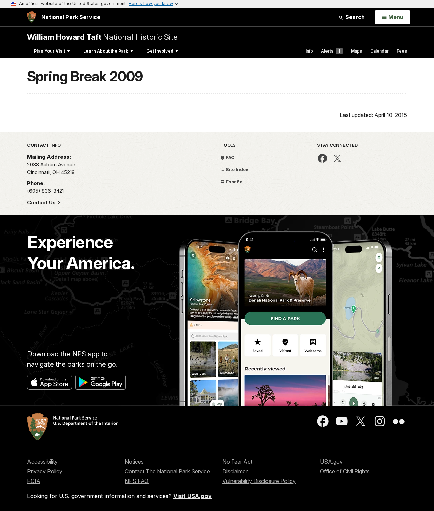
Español (234, 181)
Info (309, 51)
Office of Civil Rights (345, 471)
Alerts (330, 51)
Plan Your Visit (49, 51)
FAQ (230, 157)
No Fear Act (237, 461)
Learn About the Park (105, 51)
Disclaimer (235, 471)
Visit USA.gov (192, 496)
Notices (134, 461)
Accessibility (42, 461)
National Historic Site (102, 36)
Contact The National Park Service (167, 471)
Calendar (379, 51)
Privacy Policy (44, 471)
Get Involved (159, 51)
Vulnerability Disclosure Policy (259, 480)
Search (354, 17)
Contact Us (42, 202)
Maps (356, 51)
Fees (402, 51)
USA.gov (331, 461)
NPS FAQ (137, 480)
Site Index (237, 169)
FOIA (33, 480)
